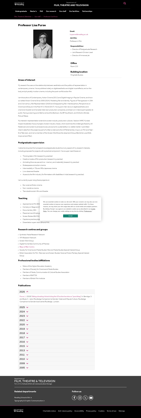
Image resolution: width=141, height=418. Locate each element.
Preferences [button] (88, 211)
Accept (70, 216)
